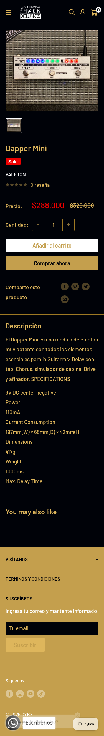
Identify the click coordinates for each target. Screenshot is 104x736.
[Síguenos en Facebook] (9, 693)
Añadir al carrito (52, 245)
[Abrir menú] (8, 12)
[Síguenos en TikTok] (41, 693)
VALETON (16, 174)
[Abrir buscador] (72, 12)
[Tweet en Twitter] (86, 286)
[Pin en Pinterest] (75, 286)
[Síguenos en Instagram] (20, 693)
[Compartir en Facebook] (65, 286)
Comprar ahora (52, 263)
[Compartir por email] (65, 299)
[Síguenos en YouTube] (30, 693)
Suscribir (25, 645)
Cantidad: (17, 224)
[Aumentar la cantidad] (68, 225)
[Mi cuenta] (82, 12)
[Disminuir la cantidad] (38, 225)
